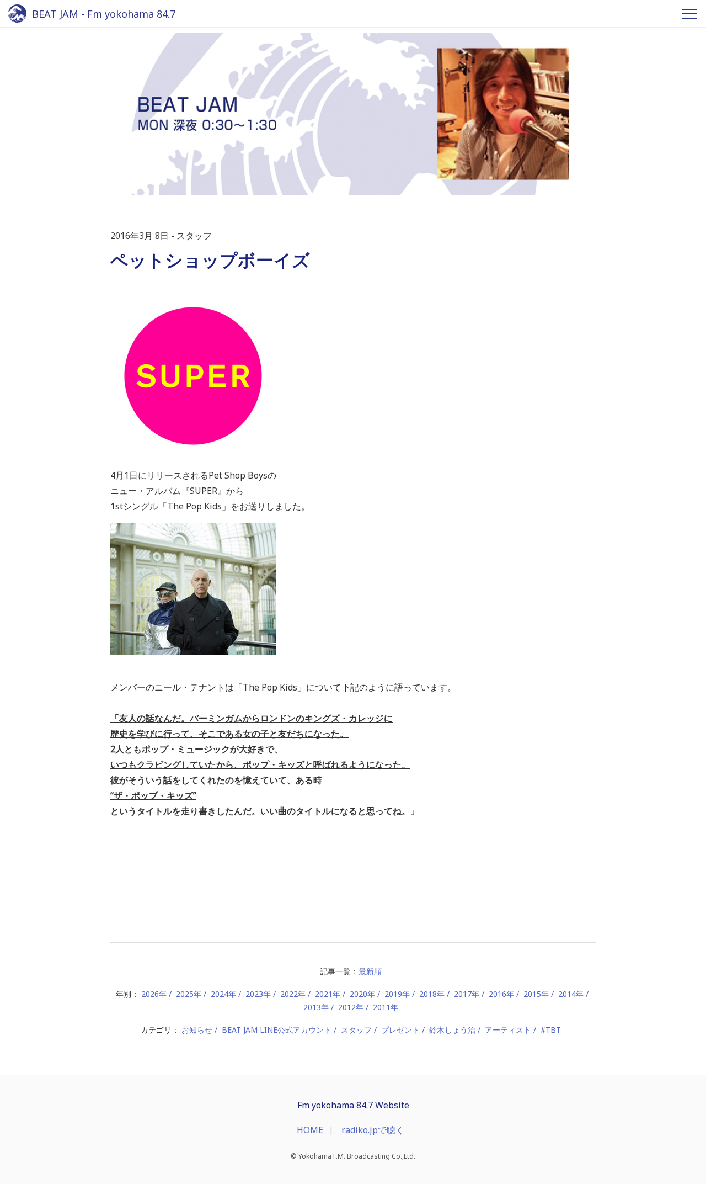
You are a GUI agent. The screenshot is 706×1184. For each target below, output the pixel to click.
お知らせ (196, 1029)
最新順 (370, 971)
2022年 (293, 994)
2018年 (432, 994)
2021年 (327, 994)
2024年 (223, 994)
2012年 (350, 1007)
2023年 (258, 994)
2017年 (466, 994)
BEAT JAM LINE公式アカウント (276, 1029)
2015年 (536, 994)
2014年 (571, 994)
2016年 (501, 994)
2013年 (316, 1007)
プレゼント (400, 1029)
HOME (310, 1130)
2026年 (154, 994)
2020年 (362, 994)
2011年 (385, 1007)
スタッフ (356, 1029)
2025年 (188, 994)
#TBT (551, 1029)
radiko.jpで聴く (372, 1130)
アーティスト (508, 1029)
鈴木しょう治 (452, 1029)
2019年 (397, 994)
